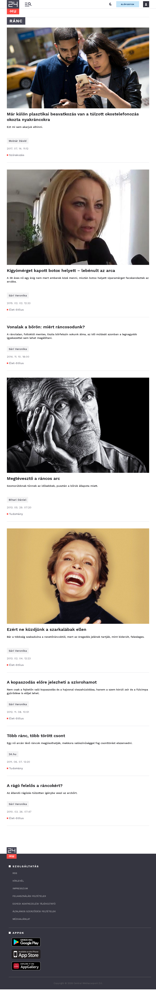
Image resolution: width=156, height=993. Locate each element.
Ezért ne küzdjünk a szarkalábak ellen (46, 629)
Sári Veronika (18, 295)
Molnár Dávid (18, 140)
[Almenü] (28, 4)
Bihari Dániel (17, 499)
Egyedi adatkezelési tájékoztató (34, 903)
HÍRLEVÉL (18, 880)
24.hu (13, 754)
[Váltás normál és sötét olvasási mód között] (110, 4)
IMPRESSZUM (20, 888)
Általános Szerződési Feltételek (34, 911)
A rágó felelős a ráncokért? (35, 785)
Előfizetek (127, 4)
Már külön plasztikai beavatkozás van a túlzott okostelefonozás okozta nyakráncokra (73, 117)
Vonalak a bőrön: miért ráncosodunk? (46, 327)
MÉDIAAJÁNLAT (21, 919)
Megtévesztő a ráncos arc (33, 478)
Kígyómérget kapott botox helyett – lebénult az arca (61, 270)
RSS (15, 873)
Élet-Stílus (16, 309)
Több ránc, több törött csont (36, 735)
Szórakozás (16, 155)
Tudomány (16, 513)
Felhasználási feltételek (29, 896)
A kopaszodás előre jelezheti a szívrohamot (52, 682)
